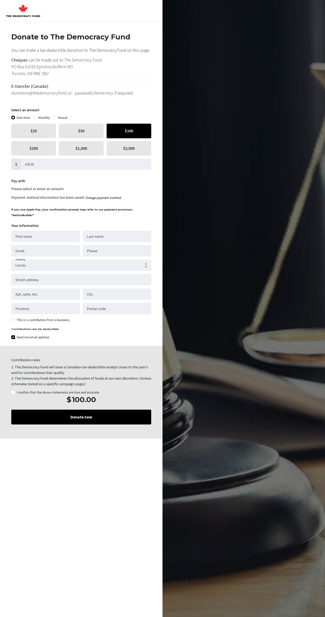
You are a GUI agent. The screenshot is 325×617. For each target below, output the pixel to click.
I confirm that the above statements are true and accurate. (58, 392)
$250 (33, 148)
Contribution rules (25, 359)
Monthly (44, 117)
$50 (81, 130)
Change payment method (103, 198)
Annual (62, 117)
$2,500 (129, 148)
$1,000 (81, 148)
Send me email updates (33, 337)
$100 (129, 130)
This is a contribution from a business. (43, 320)
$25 (33, 130)
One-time (23, 117)
